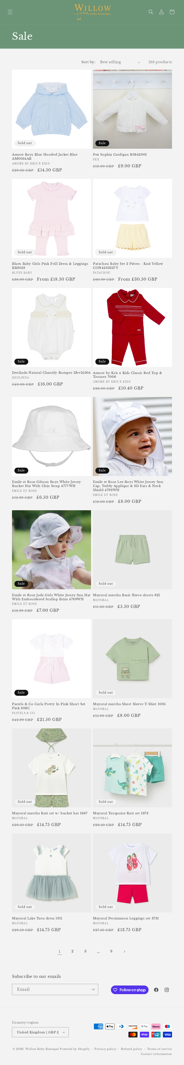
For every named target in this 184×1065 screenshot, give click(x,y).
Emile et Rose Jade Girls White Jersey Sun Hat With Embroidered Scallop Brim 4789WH (51, 597)
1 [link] (60, 951)
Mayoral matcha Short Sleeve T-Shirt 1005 (129, 704)
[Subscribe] (92, 989)
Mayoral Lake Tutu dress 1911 (37, 918)
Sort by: (88, 62)
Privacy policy (105, 1049)
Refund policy (131, 1049)
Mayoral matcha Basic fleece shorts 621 (126, 595)
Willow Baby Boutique (42, 1049)
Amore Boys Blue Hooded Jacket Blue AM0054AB (44, 157)
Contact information (156, 1054)
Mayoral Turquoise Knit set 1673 (121, 813)
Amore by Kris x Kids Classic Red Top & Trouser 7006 (127, 375)
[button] (10, 12)
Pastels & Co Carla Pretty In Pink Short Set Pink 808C (49, 706)
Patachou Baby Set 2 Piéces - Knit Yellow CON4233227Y (128, 266)
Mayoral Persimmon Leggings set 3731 (126, 918)
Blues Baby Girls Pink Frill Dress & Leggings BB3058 (50, 266)
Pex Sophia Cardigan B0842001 (120, 155)
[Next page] (124, 951)
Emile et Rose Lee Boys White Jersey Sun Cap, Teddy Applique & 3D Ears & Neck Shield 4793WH (128, 486)
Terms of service (159, 1049)
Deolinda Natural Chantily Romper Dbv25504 (51, 373)
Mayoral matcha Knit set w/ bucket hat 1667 (49, 813)
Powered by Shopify (75, 1049)
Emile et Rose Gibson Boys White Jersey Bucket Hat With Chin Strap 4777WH (46, 484)
